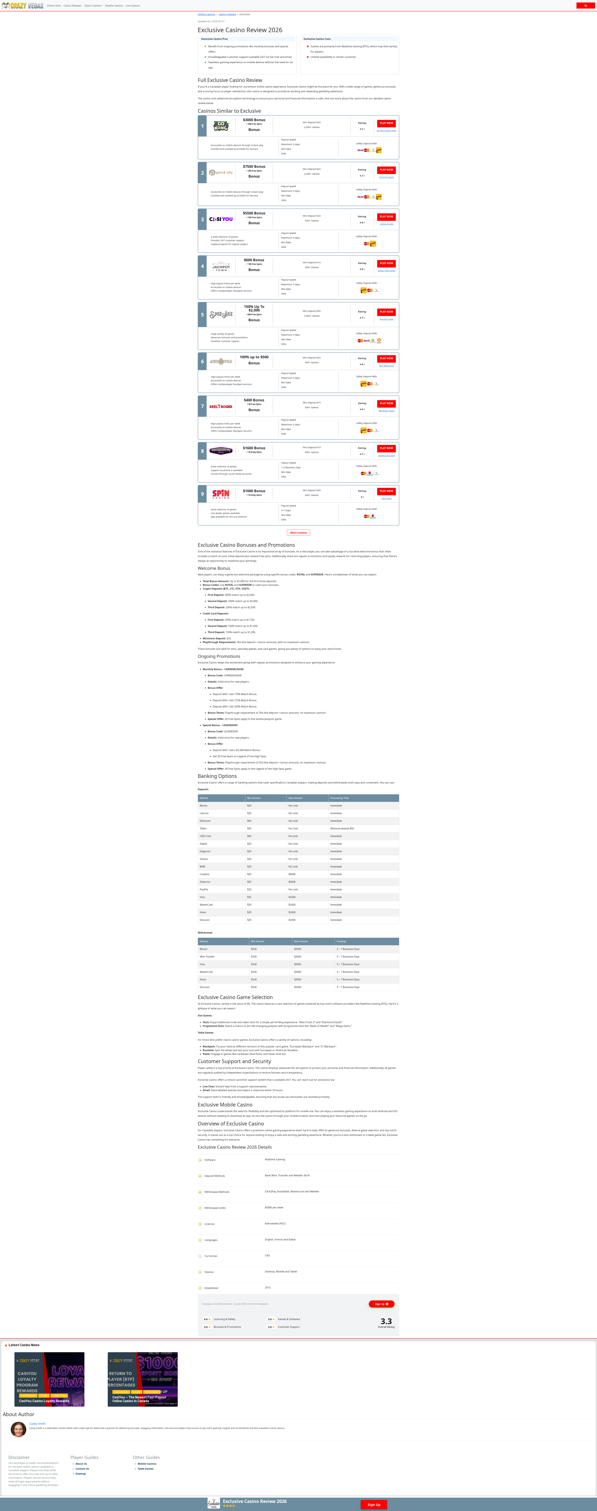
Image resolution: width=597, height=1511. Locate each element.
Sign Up (380, 1304)
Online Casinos (206, 14)
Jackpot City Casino (386, 455)
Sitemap (81, 1473)
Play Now (386, 123)
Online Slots (54, 5)
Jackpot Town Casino (386, 270)
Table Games (145, 1468)
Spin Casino (387, 498)
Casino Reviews (73, 5)
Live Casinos (133, 5)
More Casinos (298, 532)
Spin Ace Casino (386, 319)
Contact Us (82, 1468)
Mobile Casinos (114, 5)
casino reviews (227, 14)
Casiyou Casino (386, 224)
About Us (81, 1463)
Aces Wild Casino (386, 366)
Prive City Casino (386, 177)
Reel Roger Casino (386, 410)
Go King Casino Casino (386, 130)
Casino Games (92, 5)
